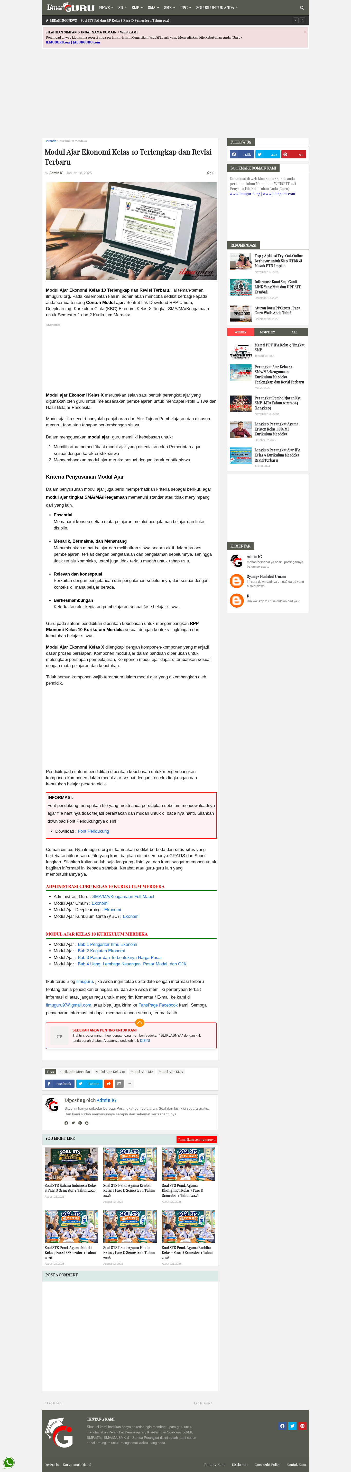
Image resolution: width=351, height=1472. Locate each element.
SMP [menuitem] (135, 7)
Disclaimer (240, 1464)
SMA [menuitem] (151, 7)
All (294, 332)
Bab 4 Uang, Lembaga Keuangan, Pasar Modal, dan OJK (132, 964)
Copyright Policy (267, 1464)
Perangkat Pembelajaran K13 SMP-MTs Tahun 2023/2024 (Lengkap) (278, 403)
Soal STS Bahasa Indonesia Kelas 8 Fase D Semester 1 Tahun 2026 (70, 1188)
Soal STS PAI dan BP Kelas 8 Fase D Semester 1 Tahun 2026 (125, 20)
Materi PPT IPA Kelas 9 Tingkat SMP (279, 348)
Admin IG (106, 1100)
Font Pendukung (93, 831)
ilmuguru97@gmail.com (68, 1005)
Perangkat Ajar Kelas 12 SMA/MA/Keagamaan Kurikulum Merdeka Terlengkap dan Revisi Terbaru (279, 374)
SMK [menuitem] (168, 7)
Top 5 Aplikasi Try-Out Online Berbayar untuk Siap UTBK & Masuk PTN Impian (279, 260)
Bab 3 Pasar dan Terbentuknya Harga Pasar (120, 957)
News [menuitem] (104, 7)
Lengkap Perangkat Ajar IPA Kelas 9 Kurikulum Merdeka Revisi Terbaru (277, 454)
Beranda (50, 141)
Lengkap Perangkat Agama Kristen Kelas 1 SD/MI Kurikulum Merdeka (276, 428)
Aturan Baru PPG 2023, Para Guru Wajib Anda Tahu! (277, 311)
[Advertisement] (175, 98)
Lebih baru (54, 1403)
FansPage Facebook (158, 1005)
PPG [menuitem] (184, 7)
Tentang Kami (214, 1464)
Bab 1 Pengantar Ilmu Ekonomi (107, 944)
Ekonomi (100, 903)
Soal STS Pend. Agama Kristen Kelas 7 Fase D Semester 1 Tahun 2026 (129, 1190)
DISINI (145, 1041)
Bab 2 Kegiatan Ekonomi (101, 950)
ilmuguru (84, 981)
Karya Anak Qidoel (77, 1464)
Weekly (240, 332)
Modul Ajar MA (142, 1071)
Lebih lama (202, 1403)
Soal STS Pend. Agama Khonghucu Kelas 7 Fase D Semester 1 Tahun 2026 (182, 1190)
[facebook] (66, 1123)
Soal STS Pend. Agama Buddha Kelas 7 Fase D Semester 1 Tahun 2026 (187, 1252)
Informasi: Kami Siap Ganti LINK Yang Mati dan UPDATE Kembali (278, 286)
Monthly (267, 332)
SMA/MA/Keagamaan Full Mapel (123, 896)
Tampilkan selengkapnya (197, 1139)
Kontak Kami (297, 1464)
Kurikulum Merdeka (73, 141)
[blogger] (86, 1123)
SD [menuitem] (120, 7)
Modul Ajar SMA (171, 1071)
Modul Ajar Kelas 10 (110, 1071)
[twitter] (73, 1123)
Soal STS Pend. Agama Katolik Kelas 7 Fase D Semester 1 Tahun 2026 (70, 1252)
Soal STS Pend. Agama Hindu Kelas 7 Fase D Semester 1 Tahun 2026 (129, 1252)
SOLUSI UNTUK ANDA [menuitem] (215, 7)
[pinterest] (80, 1123)
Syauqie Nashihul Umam (266, 576)
